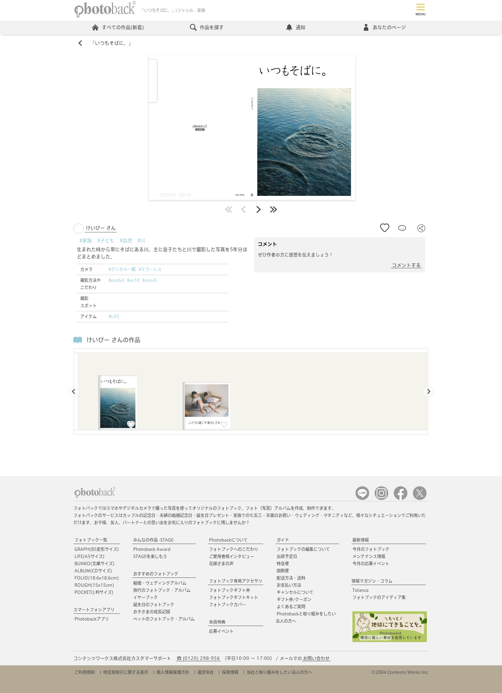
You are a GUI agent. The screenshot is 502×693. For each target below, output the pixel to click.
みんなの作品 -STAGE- (154, 540)
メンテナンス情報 (368, 556)
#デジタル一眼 (122, 269)
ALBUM (93, 571)
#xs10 (133, 280)
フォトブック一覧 (90, 540)
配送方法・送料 (291, 578)
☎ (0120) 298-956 (198, 658)
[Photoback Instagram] (381, 498)
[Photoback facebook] (400, 498)
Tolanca (360, 590)
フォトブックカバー (227, 604)
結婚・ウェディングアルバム (159, 583)
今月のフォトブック (370, 549)
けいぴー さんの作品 (113, 340)
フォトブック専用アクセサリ (235, 581)
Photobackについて (228, 540)
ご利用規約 (84, 672)
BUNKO (94, 563)
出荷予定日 (287, 556)
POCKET (93, 592)
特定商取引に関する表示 (125, 672)
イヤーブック (145, 597)
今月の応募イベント (370, 563)
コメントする (406, 265)
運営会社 (205, 672)
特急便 (283, 563)
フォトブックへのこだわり (233, 549)
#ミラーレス (150, 269)
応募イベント (221, 631)
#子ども (105, 240)
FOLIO (96, 578)
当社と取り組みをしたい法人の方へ (279, 672)
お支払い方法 (289, 585)
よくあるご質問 (291, 606)
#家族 (86, 240)
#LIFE (114, 316)
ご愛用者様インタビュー (231, 556)
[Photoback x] (420, 498)
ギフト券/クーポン (294, 599)
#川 (141, 240)
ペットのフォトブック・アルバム (164, 619)
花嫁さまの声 (221, 563)
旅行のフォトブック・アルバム (162, 590)
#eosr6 (149, 280)
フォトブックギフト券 (229, 590)
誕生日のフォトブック (153, 604)
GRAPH (96, 549)
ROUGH (94, 585)
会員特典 (217, 622)
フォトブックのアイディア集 (379, 597)
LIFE (89, 556)
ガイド (283, 540)
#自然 (126, 240)
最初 (228, 209)
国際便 (283, 571)
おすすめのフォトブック (155, 574)
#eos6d (116, 280)
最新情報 (360, 540)
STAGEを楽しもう (150, 556)
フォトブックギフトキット (233, 597)
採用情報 (230, 672)
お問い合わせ (316, 658)
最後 (273, 209)
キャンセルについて (295, 592)
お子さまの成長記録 (151, 612)
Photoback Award (151, 549)
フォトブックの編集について (303, 549)
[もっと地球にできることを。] (389, 640)
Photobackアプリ (91, 619)
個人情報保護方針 (172, 672)
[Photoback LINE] (362, 498)
